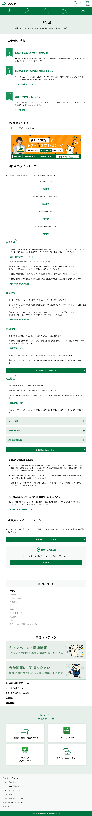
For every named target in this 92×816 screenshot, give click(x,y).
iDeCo (12, 609)
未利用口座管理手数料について (21, 509)
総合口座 (13, 594)
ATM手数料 (20, 109)
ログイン (81, 5)
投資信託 (13, 602)
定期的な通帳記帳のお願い (20, 283)
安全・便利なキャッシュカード (28, 84)
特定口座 (13, 616)
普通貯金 (46, 189)
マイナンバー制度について (13, 786)
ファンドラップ (16, 613)
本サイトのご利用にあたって (14, 798)
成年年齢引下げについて (12, 790)
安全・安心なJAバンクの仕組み (18, 693)
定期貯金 (46, 234)
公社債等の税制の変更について (17, 683)
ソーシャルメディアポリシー (14, 802)
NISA (12, 605)
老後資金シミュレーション (46, 539)
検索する (46, 562)
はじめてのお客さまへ (14, 688)
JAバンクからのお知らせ (13, 778)
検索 (75, 5)
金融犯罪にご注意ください (13, 782)
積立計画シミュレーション (46, 370)
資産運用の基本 (16, 598)
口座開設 (87, 5)
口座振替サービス (17, 348)
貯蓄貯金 (46, 204)
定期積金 (46, 219)
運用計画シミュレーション (46, 450)
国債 (11, 620)
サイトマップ (9, 806)
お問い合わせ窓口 (10, 794)
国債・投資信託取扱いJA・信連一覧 (23, 624)
